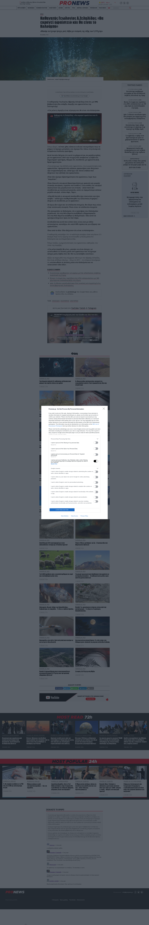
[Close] (104, 409)
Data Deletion (64, 516)
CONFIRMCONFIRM (62, 509)
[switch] (96, 442)
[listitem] (74, 439)
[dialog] (74, 462)
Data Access (74, 516)
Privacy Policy (84, 516)
